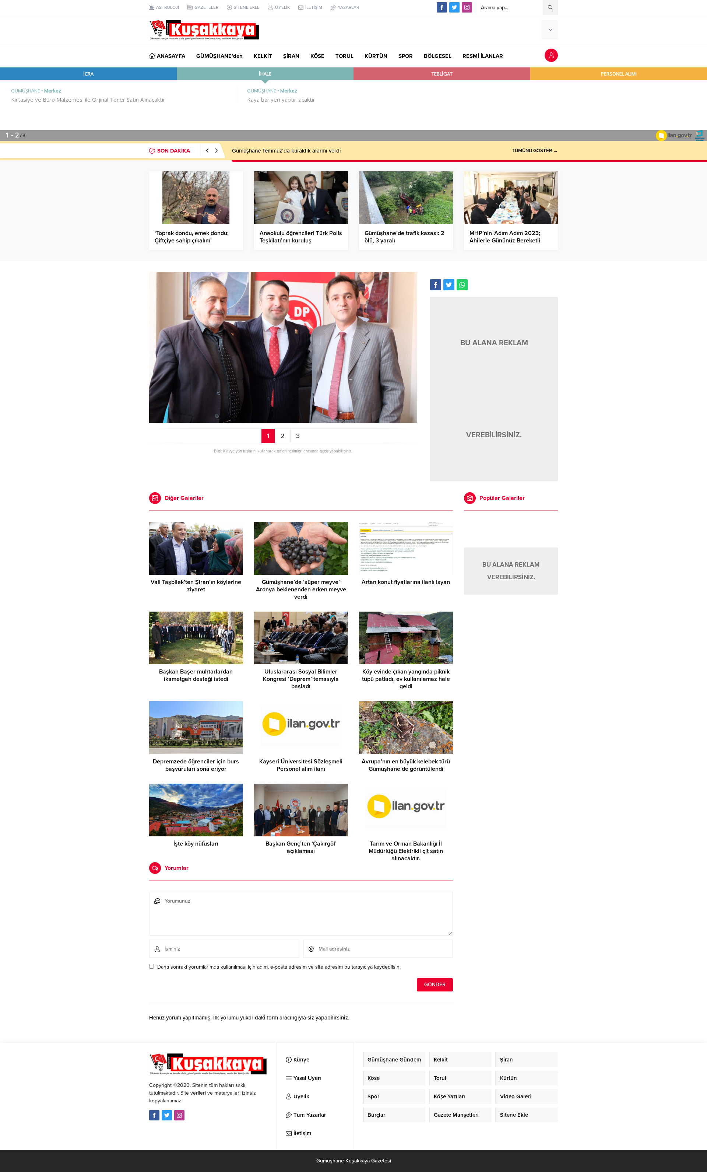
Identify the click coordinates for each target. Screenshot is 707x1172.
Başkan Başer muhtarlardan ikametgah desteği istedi (196, 675)
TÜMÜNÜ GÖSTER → (535, 151)
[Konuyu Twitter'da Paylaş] (448, 284)
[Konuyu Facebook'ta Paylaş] (435, 284)
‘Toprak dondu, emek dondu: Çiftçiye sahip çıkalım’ (192, 237)
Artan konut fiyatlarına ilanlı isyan (406, 582)
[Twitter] (454, 7)
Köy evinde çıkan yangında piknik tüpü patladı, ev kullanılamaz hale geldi (406, 679)
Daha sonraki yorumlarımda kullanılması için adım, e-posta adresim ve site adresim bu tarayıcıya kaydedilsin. (279, 967)
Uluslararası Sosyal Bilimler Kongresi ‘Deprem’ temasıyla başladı (301, 679)
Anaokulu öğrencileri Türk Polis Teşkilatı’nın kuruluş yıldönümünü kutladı (301, 241)
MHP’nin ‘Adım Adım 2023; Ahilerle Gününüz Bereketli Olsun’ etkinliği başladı (504, 241)
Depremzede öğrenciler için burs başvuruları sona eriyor (196, 765)
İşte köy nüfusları (195, 843)
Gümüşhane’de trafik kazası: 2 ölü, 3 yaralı (404, 237)
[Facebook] (442, 7)
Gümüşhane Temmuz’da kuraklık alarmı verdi (286, 150)
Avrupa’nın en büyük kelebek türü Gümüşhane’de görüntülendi (406, 765)
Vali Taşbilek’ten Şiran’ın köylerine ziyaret (196, 585)
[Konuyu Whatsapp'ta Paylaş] (462, 284)
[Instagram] (467, 7)
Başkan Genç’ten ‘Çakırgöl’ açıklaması (301, 847)
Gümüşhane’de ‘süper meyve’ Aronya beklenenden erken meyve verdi (301, 589)
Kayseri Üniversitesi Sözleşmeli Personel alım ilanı (300, 765)
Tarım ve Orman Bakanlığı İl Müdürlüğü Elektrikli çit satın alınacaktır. (406, 851)
